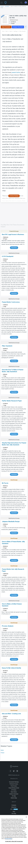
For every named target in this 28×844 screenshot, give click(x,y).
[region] (14, 829)
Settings (16, 31)
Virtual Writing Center (14, 788)
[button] (2, 2)
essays (7, 6)
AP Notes (13, 790)
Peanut (2, 752)
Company (13, 805)
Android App (14, 798)
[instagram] (17, 772)
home (2, 6)
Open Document (6, 27)
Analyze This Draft (18, 27)
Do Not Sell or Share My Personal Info (14, 841)
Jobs (11, 809)
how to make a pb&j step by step (18, 16)
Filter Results (22, 31)
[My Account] (26, 2)
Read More (14, 247)
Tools (10, 31)
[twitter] (14, 772)
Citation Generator (13, 794)
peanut (14, 72)
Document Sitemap (14, 782)
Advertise (13, 807)
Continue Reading (14, 196)
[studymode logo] (9, 2)
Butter (2, 750)
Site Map (14, 813)
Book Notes (14, 792)
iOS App (14, 796)
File (3, 31)
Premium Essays (14, 784)
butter (18, 72)
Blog (14, 811)
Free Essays (14, 786)
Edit (7, 31)
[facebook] (10, 772)
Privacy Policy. (8, 838)
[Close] (26, 817)
